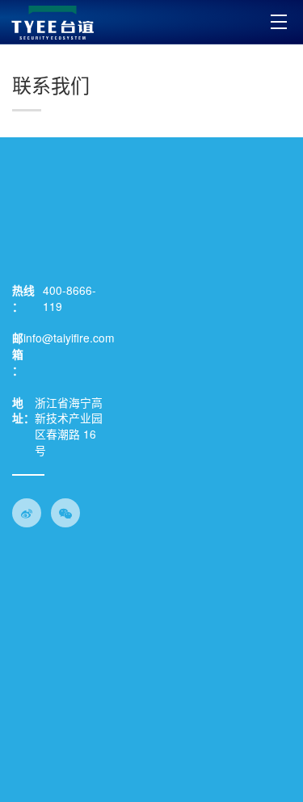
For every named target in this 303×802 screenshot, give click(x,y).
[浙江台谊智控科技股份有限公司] (52, 22)
